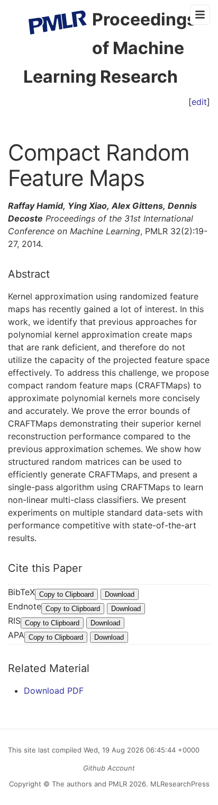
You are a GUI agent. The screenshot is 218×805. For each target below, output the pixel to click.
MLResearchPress (179, 784)
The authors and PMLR (89, 784)
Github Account (109, 768)
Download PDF (54, 690)
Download (119, 594)
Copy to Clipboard (66, 594)
